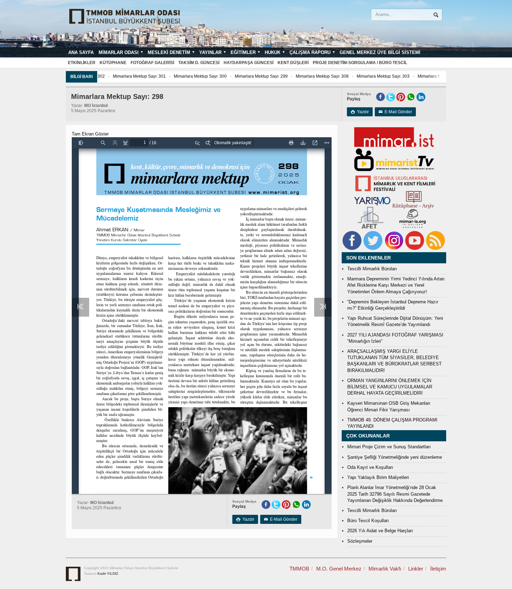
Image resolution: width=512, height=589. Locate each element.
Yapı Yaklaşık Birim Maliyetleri (378, 477)
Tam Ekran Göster (90, 134)
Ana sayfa (81, 52)
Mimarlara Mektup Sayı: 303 (372, 76)
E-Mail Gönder (395, 111)
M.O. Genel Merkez (339, 569)
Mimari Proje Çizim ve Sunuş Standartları (389, 446)
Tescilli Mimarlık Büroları (372, 268)
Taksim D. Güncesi (198, 62)
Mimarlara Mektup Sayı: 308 (311, 76)
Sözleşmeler (359, 541)
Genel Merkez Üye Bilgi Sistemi (380, 52)
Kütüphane (113, 62)
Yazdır (360, 111)
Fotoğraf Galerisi (152, 62)
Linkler (415, 569)
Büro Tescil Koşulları (368, 520)
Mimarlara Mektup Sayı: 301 (128, 76)
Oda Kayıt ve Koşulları (370, 467)
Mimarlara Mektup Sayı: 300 (189, 76)
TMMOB (299, 569)
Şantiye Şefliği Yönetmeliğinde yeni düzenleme (394, 457)
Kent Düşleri (293, 62)
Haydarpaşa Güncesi (248, 62)
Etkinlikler (81, 62)
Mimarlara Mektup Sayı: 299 (250, 76)
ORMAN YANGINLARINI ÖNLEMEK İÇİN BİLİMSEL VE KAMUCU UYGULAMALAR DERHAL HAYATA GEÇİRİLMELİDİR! (389, 387)
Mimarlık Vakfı (385, 569)
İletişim (438, 569)
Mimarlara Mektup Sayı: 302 (432, 76)
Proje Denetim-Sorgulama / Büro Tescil (360, 62)
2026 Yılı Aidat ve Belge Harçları (380, 530)
